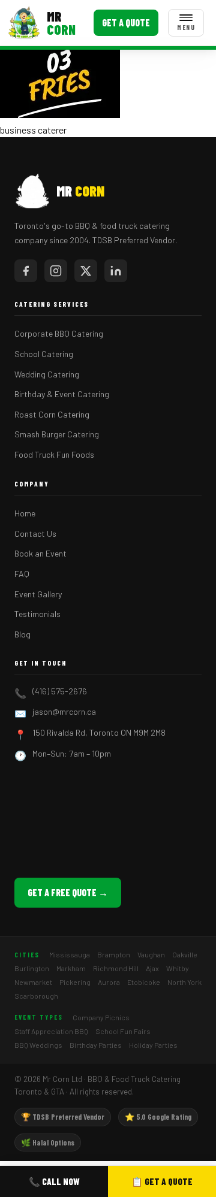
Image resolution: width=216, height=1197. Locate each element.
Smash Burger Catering (56, 434)
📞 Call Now (54, 1181)
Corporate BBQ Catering (58, 333)
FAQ (21, 574)
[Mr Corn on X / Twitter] (85, 270)
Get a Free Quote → (68, 892)
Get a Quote (126, 22)
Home (24, 513)
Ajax (152, 968)
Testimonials (37, 614)
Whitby (177, 968)
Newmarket (33, 982)
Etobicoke (143, 982)
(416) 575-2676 (59, 691)
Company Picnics (101, 1017)
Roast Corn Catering (51, 414)
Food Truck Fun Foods (54, 454)
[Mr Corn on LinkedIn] (115, 270)
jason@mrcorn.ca (64, 711)
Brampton (113, 954)
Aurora (109, 982)
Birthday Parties (96, 1045)
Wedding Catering (46, 374)
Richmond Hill (116, 968)
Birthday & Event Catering (61, 394)
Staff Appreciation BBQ (51, 1031)
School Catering (43, 354)
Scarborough (36, 996)
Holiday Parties (153, 1045)
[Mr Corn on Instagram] (55, 270)
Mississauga (69, 954)
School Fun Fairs (123, 1031)
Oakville (184, 954)
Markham (71, 968)
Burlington (31, 968)
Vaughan (151, 954)
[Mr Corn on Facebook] (25, 270)
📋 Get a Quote (162, 1181)
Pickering (75, 982)
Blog (22, 634)
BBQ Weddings (38, 1045)
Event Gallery (38, 594)
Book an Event (40, 553)
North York (184, 982)
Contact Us (35, 533)
